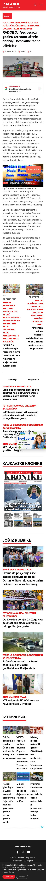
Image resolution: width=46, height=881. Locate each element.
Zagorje (7, 15)
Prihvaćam (9, 877)
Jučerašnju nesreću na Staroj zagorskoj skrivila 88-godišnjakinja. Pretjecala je (23, 431)
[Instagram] (23, 852)
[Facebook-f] (17, 852)
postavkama (8, 872)
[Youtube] (28, 852)
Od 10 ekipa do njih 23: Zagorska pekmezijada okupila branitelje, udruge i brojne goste (20, 412)
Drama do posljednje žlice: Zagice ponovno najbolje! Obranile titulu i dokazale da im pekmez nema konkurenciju (21, 393)
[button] (35, 5)
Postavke (22, 877)
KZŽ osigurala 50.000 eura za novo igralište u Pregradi (21, 701)
